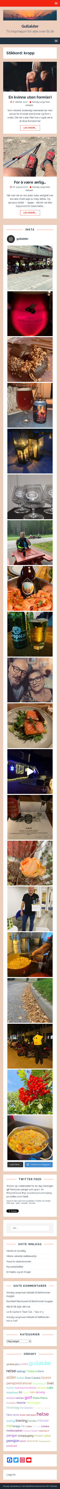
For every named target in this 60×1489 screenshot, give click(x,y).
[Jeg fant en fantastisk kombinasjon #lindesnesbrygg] (30, 588)
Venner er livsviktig (16, 1251)
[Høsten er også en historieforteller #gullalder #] (30, 1000)
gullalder (40, 1363)
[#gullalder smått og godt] (30, 725)
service (41, 1387)
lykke (47, 1435)
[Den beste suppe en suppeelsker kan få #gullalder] (30, 1137)
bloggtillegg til (39, 1383)
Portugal (36, 1426)
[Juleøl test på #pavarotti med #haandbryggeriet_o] (30, 817)
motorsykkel (14, 1430)
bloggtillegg (12, 1392)
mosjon (38, 1435)
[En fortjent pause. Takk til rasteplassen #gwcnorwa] (30, 542)
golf (28, 1397)
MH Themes (51, 1486)
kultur (20, 1377)
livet (50, 1383)
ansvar (27, 1383)
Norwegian (33, 1402)
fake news (12, 1414)
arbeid (10, 1398)
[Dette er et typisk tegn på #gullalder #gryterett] (30, 954)
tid (20, 1392)
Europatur (11, 1403)
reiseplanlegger (30, 1430)
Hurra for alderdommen (18, 1261)
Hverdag (12, 1407)
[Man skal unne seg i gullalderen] (30, 359)
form (41, 1371)
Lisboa (28, 1426)
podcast (11, 1445)
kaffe (50, 1387)
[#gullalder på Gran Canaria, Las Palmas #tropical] (30, 634)
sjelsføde (10, 1364)
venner (19, 1398)
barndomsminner (25, 1387)
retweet (24, 1203)
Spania (46, 1378)
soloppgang (25, 1435)
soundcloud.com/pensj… (40, 1193)
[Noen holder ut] (30, 863)
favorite (32, 1203)
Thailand (31, 1371)
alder (11, 1377)
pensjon (12, 1441)
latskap (21, 1371)
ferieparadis (44, 1441)
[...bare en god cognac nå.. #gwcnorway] (30, 496)
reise (11, 1370)
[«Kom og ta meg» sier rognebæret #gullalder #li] (30, 1092)
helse (43, 1414)
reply (18, 1203)
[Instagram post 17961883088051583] (30, 405)
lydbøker (45, 1426)
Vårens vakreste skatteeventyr (21, 1256)
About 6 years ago (13, 1201)
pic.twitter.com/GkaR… (17, 1196)
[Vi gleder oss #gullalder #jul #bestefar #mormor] (30, 680)
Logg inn (11, 1474)
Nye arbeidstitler (14, 1266)
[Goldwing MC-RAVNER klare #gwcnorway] (30, 1046)
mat (9, 1426)
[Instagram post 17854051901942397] (30, 268)
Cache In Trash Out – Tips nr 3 (28, 1312)
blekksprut (44, 1430)
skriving (40, 1392)
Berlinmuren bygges (42, 1301)
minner (43, 1421)
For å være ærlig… (30, 182)
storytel (26, 1392)
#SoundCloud (13, 1193)
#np (24, 1193)
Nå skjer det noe (21, 1306)
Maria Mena (40, 1398)
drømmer (33, 1441)
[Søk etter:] (30, 1228)
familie (32, 1420)
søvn (23, 1441)
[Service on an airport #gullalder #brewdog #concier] (30, 908)
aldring (10, 1420)
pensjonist (14, 1383)
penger (11, 1435)
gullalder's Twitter (33, 1201)
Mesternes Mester (42, 1408)
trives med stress (28, 1415)
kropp (16, 1426)
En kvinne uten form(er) (30, 97)
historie (21, 1402)
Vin (23, 1426)
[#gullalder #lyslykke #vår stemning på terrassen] (30, 451)
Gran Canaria (32, 1377)
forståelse (26, 1407)
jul (16, 1364)
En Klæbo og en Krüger (18, 1272)
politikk (23, 1364)
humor (10, 1387)
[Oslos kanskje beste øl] (30, 313)
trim (32, 1392)
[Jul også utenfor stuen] (30, 771)
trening (22, 1421)
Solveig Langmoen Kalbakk (20, 1292)
